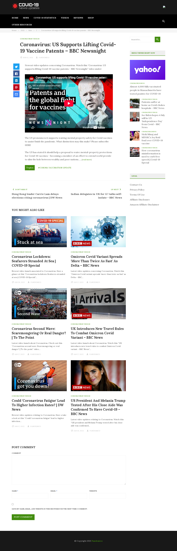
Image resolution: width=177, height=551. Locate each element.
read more (86, 159)
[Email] (16, 94)
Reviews (78, 18)
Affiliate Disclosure (140, 199)
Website (93, 491)
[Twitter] (16, 66)
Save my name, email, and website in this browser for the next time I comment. (49, 509)
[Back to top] (169, 543)
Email (54, 491)
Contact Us (136, 184)
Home (15, 18)
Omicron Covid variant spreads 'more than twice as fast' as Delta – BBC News (96, 261)
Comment (16, 453)
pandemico (44, 57)
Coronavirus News (137, 83)
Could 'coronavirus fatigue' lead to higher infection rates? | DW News (38, 405)
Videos (65, 18)
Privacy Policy (137, 189)
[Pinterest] (16, 87)
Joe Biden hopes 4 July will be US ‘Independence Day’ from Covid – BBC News (153, 121)
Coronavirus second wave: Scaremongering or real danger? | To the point (39, 333)
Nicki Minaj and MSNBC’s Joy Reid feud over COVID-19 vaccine (152, 139)
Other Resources (22, 24)
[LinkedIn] (16, 80)
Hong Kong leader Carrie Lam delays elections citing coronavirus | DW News (37, 195)
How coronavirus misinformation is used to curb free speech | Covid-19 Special (151, 156)
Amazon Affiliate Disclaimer (144, 204)
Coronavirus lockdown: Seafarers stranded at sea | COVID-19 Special (34, 261)
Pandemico (97, 541)
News (26, 18)
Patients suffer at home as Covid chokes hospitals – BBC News (153, 105)
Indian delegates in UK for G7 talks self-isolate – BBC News (96, 195)
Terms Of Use (137, 194)
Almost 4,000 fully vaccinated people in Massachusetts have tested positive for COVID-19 (145, 90)
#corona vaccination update (54, 167)
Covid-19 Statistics (45, 18)
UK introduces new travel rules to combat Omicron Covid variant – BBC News (97, 333)
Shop (91, 18)
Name (15, 491)
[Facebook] (16, 73)
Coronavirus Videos (29, 39)
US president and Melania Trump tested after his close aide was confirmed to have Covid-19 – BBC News (98, 407)
